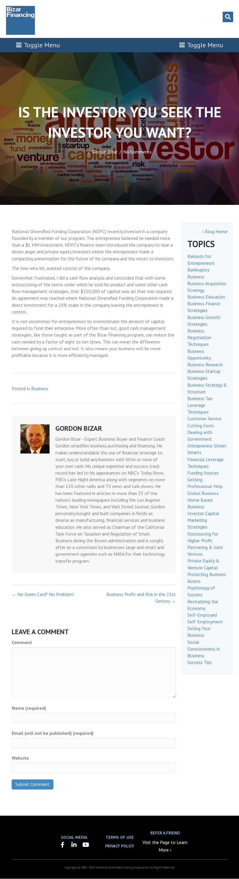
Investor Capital (203, 513)
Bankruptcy (198, 270)
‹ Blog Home (214, 231)
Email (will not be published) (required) (53, 733)
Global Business (203, 493)
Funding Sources (203, 473)
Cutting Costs (200, 425)
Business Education (206, 297)
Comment (22, 642)
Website (20, 758)
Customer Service (204, 418)
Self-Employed (202, 615)
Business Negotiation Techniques (199, 337)
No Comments (137, 152)
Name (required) (29, 708)
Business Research (205, 364)
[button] (62, 844)
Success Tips (199, 662)
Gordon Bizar (104, 152)
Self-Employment (205, 622)
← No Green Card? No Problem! (43, 594)
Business (39, 388)
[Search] (228, 17)
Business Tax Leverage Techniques (199, 405)
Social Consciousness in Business (203, 648)
